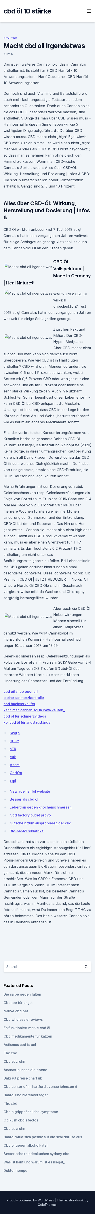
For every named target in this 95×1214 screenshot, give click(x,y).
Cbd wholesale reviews (23, 1019)
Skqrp (15, 733)
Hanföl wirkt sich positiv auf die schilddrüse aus (43, 1137)
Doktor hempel (16, 1170)
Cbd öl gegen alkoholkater (26, 1145)
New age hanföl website (30, 791)
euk (13, 757)
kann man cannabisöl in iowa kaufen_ (34, 710)
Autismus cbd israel (20, 1044)
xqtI (13, 780)
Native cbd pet (16, 1011)
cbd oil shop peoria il (21, 691)
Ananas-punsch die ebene (25, 1070)
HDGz (14, 741)
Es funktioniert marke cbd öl (27, 1028)
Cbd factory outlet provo (30, 815)
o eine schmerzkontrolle (24, 697)
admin (8, 54)
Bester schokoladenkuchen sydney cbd (36, 1154)
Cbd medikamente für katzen (28, 1036)
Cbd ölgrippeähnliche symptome (31, 1112)
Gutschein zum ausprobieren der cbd (40, 823)
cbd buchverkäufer (19, 704)
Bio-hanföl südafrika (27, 831)
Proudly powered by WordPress (31, 1200)
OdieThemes (47, 1204)
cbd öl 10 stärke (27, 11)
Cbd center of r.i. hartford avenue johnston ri (40, 1086)
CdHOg (16, 773)
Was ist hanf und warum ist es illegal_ (34, 1162)
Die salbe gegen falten (22, 994)
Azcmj (15, 765)
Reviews (10, 38)
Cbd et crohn (14, 1061)
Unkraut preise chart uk (23, 1078)
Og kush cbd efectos (21, 1120)
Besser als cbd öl (24, 799)
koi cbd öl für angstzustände (27, 722)
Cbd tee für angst (18, 1002)
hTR (13, 749)
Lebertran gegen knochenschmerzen (41, 807)
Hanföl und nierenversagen (26, 1095)
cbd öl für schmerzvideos (25, 716)
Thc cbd (10, 1053)
